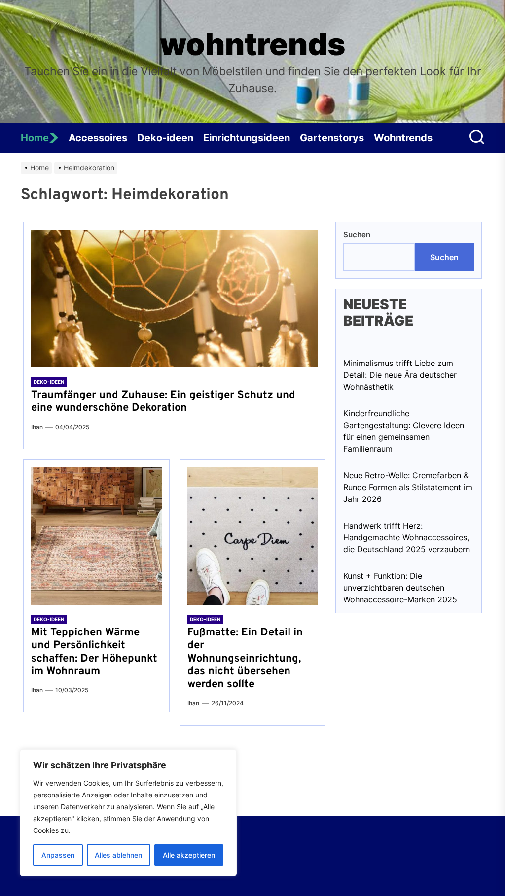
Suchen (356, 234)
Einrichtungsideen (246, 138)
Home (35, 138)
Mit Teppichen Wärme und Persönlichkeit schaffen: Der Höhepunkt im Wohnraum (94, 652)
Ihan (37, 427)
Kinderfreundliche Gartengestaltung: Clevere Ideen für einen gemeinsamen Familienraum (403, 431)
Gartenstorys (332, 138)
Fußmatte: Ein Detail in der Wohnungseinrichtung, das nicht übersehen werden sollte (245, 659)
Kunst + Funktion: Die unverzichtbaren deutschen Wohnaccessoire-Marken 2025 (400, 587)
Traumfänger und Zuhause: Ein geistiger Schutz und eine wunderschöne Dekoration (163, 402)
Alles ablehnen (118, 855)
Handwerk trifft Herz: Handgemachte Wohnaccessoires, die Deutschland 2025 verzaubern (406, 537)
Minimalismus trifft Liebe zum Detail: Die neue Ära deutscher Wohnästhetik (400, 375)
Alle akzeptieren (189, 855)
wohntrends (252, 44)
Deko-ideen (165, 138)
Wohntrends (403, 138)
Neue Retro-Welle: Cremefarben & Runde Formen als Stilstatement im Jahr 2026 (407, 487)
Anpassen (57, 855)
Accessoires (98, 138)
